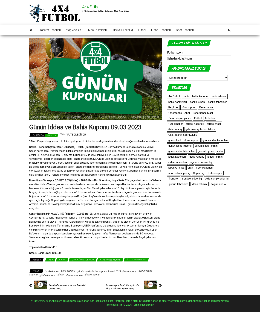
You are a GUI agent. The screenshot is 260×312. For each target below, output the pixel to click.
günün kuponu (47, 275)
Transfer (173, 178)
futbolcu (210, 118)
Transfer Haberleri (50, 30)
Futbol (142, 30)
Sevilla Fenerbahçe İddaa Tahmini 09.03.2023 (67, 287)
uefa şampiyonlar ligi (217, 178)
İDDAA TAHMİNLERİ (136, 259)
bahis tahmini (218, 96)
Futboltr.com (175, 52)
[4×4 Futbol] (31, 30)
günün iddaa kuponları (215, 140)
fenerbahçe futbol (179, 112)
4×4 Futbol (91, 7)
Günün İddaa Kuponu (110, 259)
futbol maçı (214, 123)
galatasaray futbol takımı (200, 129)
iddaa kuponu (91, 274)
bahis (186, 96)
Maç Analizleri (74, 30)
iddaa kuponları (73, 275)
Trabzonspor (214, 173)
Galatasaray (175, 129)
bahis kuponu (200, 96)
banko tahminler (217, 102)
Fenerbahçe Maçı (203, 112)
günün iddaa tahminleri (181, 151)
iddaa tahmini (215, 156)
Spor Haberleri (185, 30)
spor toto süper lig (179, 173)
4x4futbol (174, 96)
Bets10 (33, 253)
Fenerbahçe (206, 107)
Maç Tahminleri (97, 30)
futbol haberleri (195, 123)
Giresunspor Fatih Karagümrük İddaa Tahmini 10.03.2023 (122, 287)
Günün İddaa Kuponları (83, 259)
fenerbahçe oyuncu (179, 118)
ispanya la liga (176, 167)
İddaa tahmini (199, 184)
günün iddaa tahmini (206, 145)
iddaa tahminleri (177, 162)
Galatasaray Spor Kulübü (182, 134)
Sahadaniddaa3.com (179, 58)
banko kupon (52, 271)
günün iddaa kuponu (180, 145)
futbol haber (175, 123)
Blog (50, 259)
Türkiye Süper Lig (122, 30)
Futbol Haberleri (161, 30)
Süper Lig (198, 173)
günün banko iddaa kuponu (183, 140)
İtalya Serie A (218, 184)
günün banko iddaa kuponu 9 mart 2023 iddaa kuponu (106, 271)
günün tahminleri (178, 184)
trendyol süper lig (192, 178)
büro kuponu (68, 270)
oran (190, 167)
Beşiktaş (173, 107)
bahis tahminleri (177, 102)
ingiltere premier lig (201, 162)
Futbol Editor (76, 134)
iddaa (60, 274)
